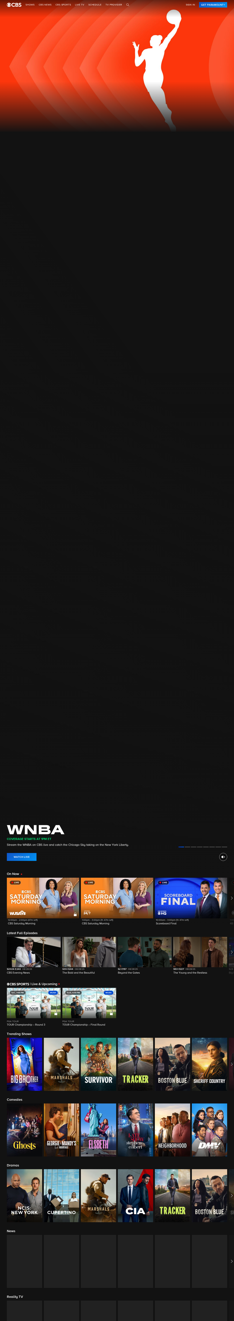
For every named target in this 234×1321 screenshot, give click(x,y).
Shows (30, 5)
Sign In (190, 5)
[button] (43, 903)
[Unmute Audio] (223, 857)
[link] (213, 5)
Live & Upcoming (43, 984)
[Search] (127, 4)
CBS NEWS (45, 5)
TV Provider (114, 5)
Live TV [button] (79, 5)
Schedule (94, 5)
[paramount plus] (14, 5)
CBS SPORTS (63, 5)
